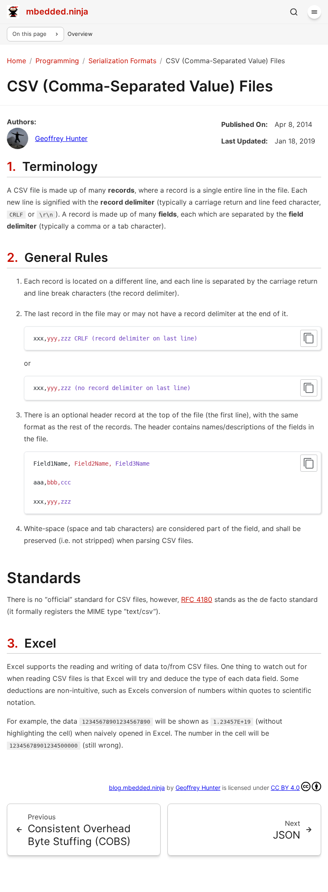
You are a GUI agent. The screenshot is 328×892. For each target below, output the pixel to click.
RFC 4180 (196, 599)
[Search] (294, 12)
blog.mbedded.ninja (137, 787)
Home (16, 60)
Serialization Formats (122, 60)
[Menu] (314, 12)
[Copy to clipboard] (308, 338)
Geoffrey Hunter (61, 138)
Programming (57, 60)
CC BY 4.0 (285, 787)
